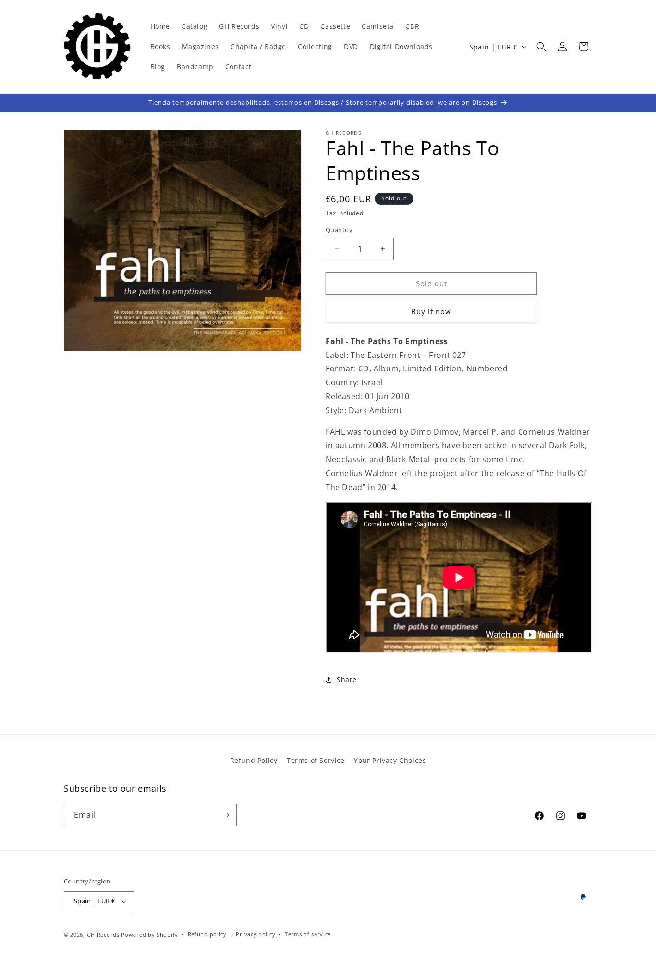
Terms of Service (316, 760)
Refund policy (207, 934)
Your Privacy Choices (390, 760)
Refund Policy (254, 760)
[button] (541, 46)
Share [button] (347, 679)
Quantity (339, 229)
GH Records (103, 934)
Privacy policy (255, 934)
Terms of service (308, 934)
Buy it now (431, 311)
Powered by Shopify (149, 934)
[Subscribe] (225, 815)
